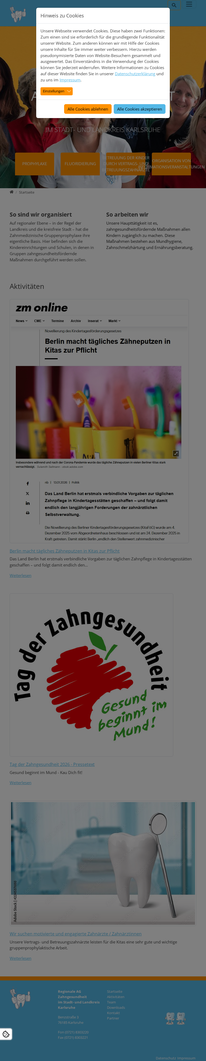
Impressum (70, 79)
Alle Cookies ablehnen (88, 109)
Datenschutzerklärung (135, 73)
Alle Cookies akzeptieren (139, 109)
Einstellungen (53, 91)
